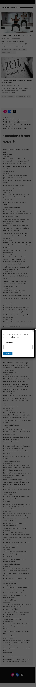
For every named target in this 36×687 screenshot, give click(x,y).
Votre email (8, 343)
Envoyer (8, 353)
